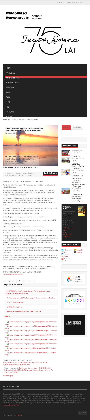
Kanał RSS (79, 250)
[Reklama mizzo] (74, 325)
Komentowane (77, 127)
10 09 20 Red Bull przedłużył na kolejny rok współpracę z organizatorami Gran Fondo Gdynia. (78, 181)
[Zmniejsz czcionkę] (17, 175)
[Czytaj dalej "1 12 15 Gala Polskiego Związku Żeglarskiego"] (66, 160)
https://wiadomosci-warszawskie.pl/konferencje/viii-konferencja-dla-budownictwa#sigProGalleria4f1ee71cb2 (26, 364)
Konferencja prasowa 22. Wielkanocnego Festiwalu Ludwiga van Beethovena (32, 298)
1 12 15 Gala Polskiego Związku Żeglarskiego (78, 166)
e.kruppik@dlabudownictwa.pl (13, 274)
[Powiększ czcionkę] (19, 175)
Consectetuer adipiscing (67, 235)
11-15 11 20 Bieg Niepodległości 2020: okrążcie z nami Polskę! (77, 197)
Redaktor (18, 173)
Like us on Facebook (66, 255)
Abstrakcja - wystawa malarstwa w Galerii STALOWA (24, 311)
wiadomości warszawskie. (11, 405)
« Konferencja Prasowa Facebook (29, 368)
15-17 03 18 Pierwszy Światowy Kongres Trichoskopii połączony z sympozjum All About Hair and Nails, (27, 292)
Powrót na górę (8, 376)
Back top (82, 413)
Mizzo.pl (19, 415)
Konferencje (22, 119)
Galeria (30, 175)
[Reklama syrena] (49, 41)
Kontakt (79, 252)
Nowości (66, 127)
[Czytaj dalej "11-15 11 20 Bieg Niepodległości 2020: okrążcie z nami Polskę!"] (66, 191)
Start (15, 119)
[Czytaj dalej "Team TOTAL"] (66, 153)
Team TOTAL (76, 156)
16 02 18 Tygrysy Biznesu (15, 307)
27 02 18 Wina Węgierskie (15, 302)
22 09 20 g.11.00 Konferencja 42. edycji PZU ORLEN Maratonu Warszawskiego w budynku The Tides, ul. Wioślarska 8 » (28, 370)
